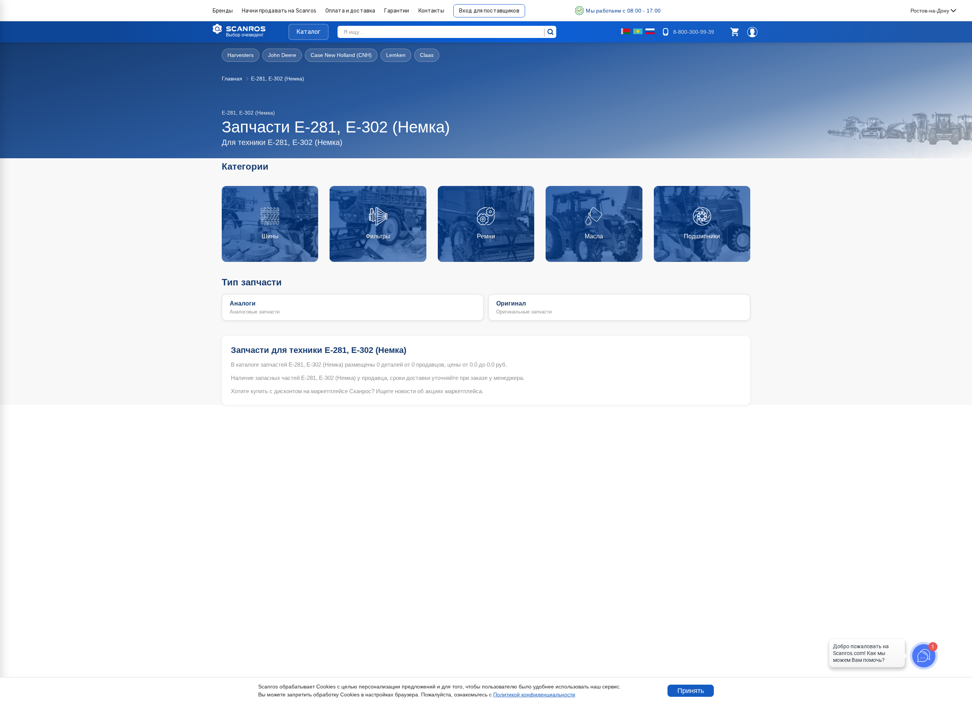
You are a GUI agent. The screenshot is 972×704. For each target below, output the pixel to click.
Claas (427, 55)
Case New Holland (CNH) (341, 55)
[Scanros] (251, 29)
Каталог (308, 31)
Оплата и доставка (350, 11)
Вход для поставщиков (489, 11)
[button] (734, 31)
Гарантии (396, 11)
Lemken (396, 55)
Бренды (223, 11)
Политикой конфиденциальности (534, 694)
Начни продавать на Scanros (279, 11)
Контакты (431, 11)
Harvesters (240, 55)
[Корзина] (734, 31)
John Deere (282, 55)
